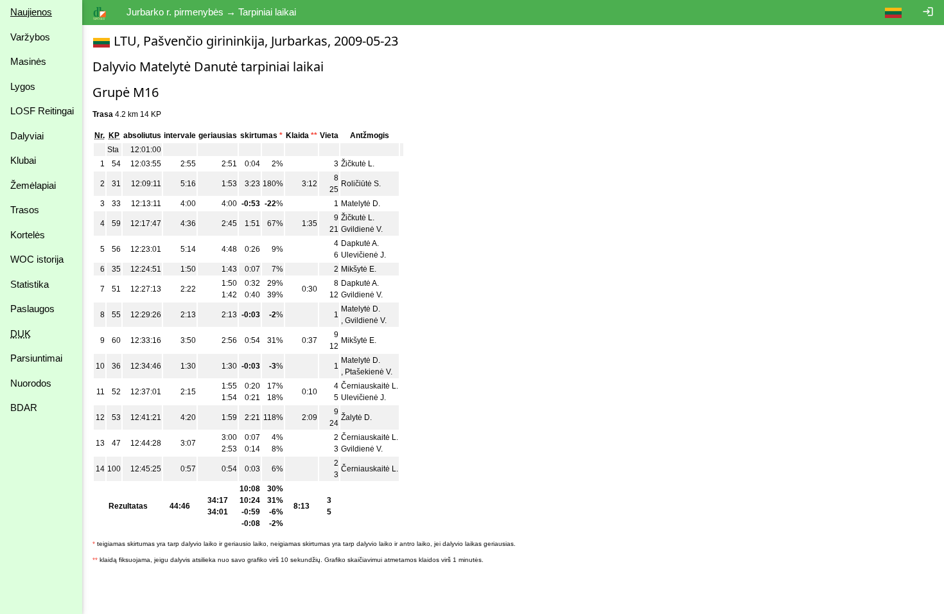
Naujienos (31, 11)
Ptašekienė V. (368, 371)
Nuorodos (30, 383)
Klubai (23, 160)
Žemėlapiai (33, 185)
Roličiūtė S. (361, 183)
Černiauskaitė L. (369, 386)
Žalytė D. (356, 417)
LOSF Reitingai (42, 110)
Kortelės (27, 234)
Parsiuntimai (36, 358)
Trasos (24, 209)
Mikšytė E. (358, 269)
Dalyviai (27, 135)
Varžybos (30, 36)
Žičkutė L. (357, 163)
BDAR (23, 407)
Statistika (29, 284)
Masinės (28, 61)
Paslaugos (32, 308)
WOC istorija (37, 259)
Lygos (22, 86)
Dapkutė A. (360, 243)
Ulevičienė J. (363, 254)
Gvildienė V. (362, 229)
